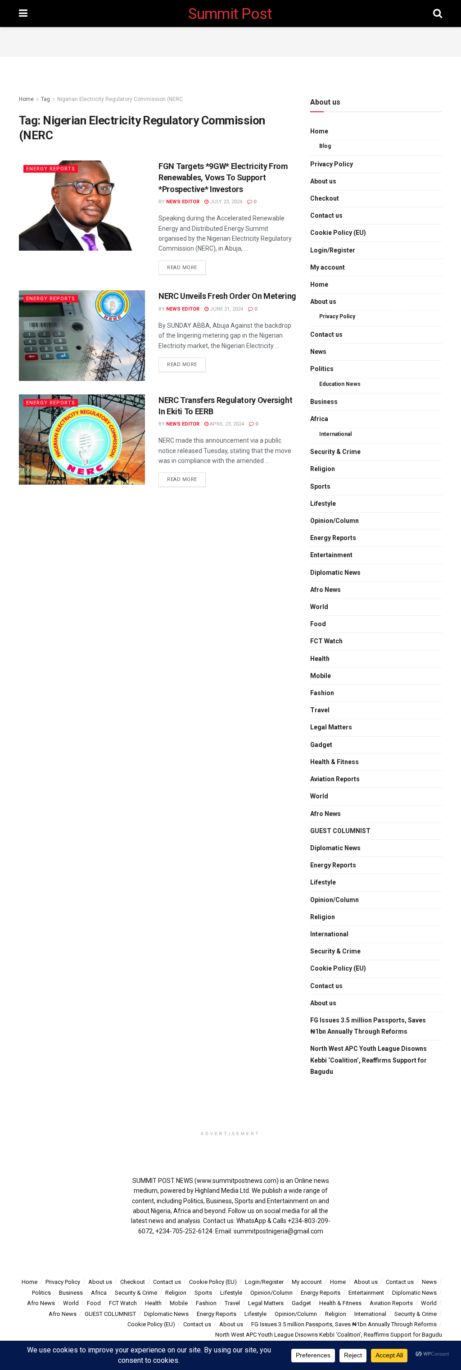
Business (324, 401)
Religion (322, 468)
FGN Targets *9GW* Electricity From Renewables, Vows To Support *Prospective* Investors (223, 177)
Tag (45, 99)
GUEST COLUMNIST (340, 830)
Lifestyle (323, 503)
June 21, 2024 (225, 309)
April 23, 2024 (226, 424)
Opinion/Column (334, 520)
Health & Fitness (334, 761)
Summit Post (230, 13)
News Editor (182, 202)
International (335, 434)
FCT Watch (326, 641)
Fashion (322, 692)
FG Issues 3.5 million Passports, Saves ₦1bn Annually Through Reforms (368, 1026)
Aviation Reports (335, 779)
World (319, 606)
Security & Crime (335, 451)
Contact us (326, 215)
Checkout (324, 198)
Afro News (325, 589)
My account (327, 267)
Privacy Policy (331, 164)
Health (320, 658)
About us (323, 181)
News (318, 351)
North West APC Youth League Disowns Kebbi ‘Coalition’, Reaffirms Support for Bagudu (368, 1060)
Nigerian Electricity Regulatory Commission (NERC (120, 99)
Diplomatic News (335, 572)
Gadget (321, 744)
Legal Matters (331, 727)
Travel (320, 710)
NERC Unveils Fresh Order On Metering (227, 296)
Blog (325, 146)
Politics (322, 368)
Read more (182, 267)
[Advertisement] (230, 40)
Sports (320, 486)
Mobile (320, 675)
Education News (340, 384)
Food (318, 624)
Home (26, 99)
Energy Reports (50, 169)
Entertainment (331, 555)
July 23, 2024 (225, 202)
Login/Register (332, 250)
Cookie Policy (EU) (338, 232)
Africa (319, 418)
